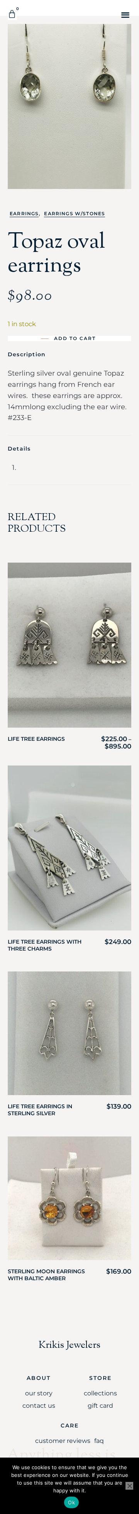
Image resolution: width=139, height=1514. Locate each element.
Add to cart (75, 338)
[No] (129, 1486)
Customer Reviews (62, 1440)
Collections (100, 1393)
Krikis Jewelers (69, 1345)
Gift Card (100, 1405)
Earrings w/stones (74, 213)
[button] (125, 14)
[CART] (12, 14)
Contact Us (38, 1405)
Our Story (39, 1393)
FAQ (99, 1440)
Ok (71, 1502)
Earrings (24, 213)
